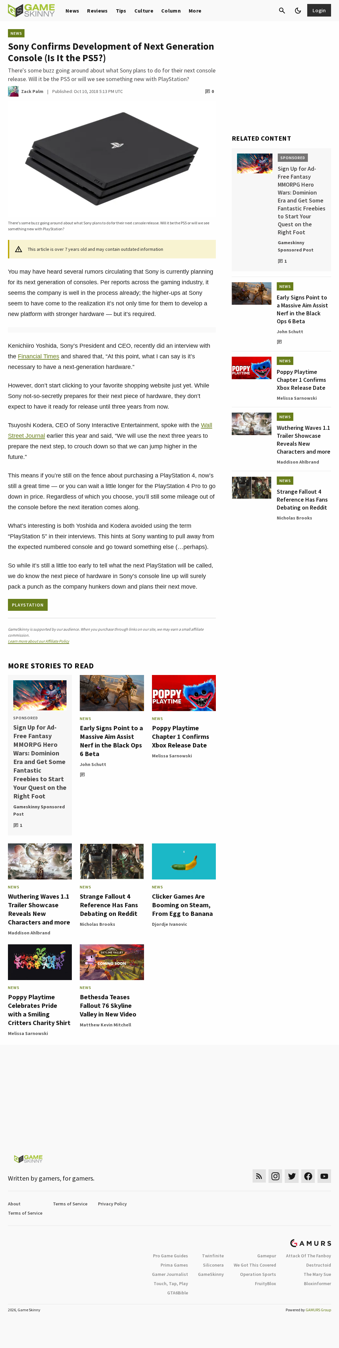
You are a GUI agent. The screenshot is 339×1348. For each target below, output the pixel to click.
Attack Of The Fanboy (308, 1256)
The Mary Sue (317, 1274)
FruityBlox (265, 1283)
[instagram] (275, 1176)
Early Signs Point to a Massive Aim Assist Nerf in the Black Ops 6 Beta (111, 741)
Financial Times (38, 356)
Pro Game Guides (170, 1256)
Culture (143, 10)
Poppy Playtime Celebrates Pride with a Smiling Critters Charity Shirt (39, 1010)
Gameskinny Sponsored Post (39, 810)
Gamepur (266, 1256)
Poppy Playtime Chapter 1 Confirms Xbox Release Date (180, 736)
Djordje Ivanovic (169, 924)
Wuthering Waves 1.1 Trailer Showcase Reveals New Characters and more (39, 909)
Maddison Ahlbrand (29, 933)
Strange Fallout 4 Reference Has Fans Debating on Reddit (109, 905)
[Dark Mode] (298, 10)
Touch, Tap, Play (171, 1283)
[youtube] (324, 1176)
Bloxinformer (317, 1283)
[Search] (282, 10)
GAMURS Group (318, 1309)
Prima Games (174, 1265)
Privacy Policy (112, 1204)
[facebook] (308, 1176)
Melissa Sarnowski (172, 756)
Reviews (97, 10)
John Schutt (93, 764)
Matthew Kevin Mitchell (105, 1025)
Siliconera (213, 1265)
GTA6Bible (177, 1293)
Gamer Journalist (170, 1274)
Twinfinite (213, 1256)
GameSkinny (211, 1274)
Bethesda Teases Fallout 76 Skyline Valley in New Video (108, 1005)
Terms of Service (70, 1204)
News (72, 10)
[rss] (259, 1176)
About (14, 1204)
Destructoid (318, 1265)
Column (171, 10)
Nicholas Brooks (97, 924)
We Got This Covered (255, 1265)
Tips (121, 10)
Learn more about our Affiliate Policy (38, 641)
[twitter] (292, 1176)
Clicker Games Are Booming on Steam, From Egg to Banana (182, 905)
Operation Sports (258, 1274)
